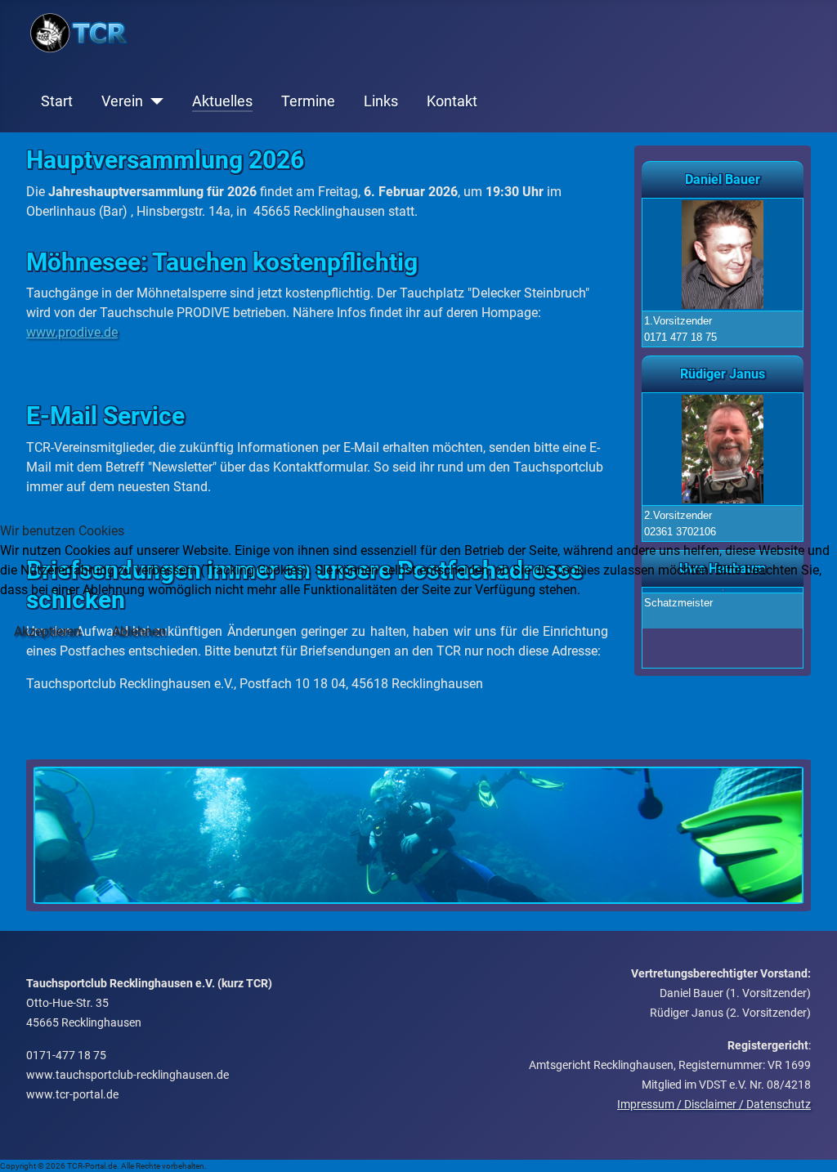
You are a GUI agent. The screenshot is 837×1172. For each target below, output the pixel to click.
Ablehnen (139, 631)
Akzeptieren (47, 631)
